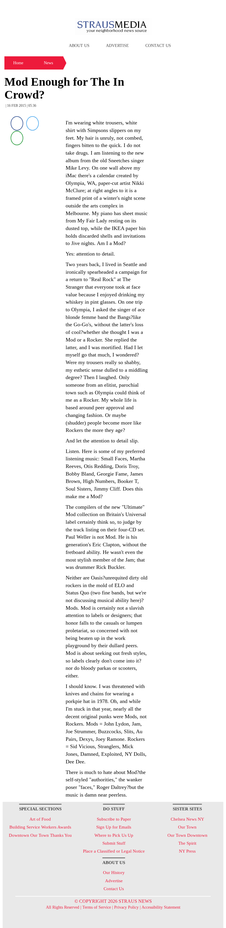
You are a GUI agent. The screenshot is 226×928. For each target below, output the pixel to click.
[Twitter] (32, 123)
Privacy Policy (126, 907)
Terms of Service (96, 907)
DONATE (207, 7)
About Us (79, 45)
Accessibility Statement (161, 907)
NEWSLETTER (173, 7)
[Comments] (17, 138)
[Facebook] (17, 123)
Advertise (117, 45)
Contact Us (158, 45)
